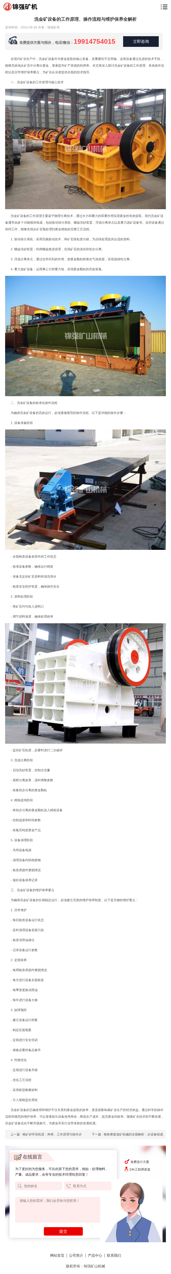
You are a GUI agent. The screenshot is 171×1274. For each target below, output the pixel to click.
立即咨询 (141, 41)
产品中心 (95, 1255)
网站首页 (57, 1255)
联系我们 (114, 1255)
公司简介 (76, 1255)
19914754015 (94, 41)
